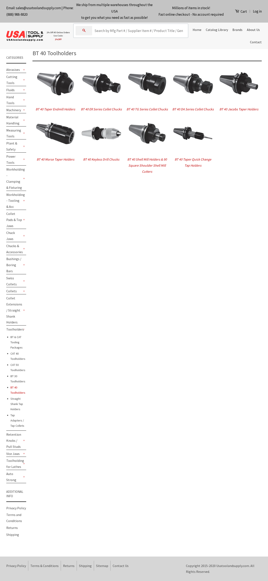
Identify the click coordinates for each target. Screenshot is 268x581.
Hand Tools (10, 100)
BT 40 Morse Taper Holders (55, 159)
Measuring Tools (13, 133)
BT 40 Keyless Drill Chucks (101, 159)
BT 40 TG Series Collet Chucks (147, 109)
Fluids (10, 90)
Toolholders (14, 329)
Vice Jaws (13, 454)
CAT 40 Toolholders (17, 356)
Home (197, 30)
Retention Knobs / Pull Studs (13, 440)
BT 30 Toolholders (17, 378)
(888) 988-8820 (16, 14)
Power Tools (10, 159)
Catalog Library (217, 30)
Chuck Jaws (10, 236)
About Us (253, 30)
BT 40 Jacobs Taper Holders (238, 109)
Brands (237, 30)
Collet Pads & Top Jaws (14, 220)
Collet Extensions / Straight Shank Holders (14, 310)
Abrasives (13, 70)
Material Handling (12, 120)
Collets (11, 291)
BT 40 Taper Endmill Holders (55, 109)
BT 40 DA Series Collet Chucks (193, 109)
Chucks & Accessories (14, 249)
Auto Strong (11, 477)
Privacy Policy (16, 508)
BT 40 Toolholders (17, 390)
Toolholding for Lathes (14, 463)
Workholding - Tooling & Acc (14, 201)
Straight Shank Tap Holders (16, 404)
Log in (257, 11)
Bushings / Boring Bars (13, 265)
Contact (256, 42)
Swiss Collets (11, 281)
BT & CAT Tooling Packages (16, 342)
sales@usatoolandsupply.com (38, 8)
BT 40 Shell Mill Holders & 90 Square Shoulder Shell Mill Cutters (147, 165)
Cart (243, 11)
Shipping (12, 534)
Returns (12, 528)
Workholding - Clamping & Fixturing (14, 178)
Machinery (13, 110)
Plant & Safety (11, 146)
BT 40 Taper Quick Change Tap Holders (193, 162)
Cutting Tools (11, 80)
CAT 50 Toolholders (17, 367)
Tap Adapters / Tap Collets (17, 420)
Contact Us (121, 566)
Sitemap (102, 566)
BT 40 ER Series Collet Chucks (101, 109)
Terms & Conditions (44, 566)
